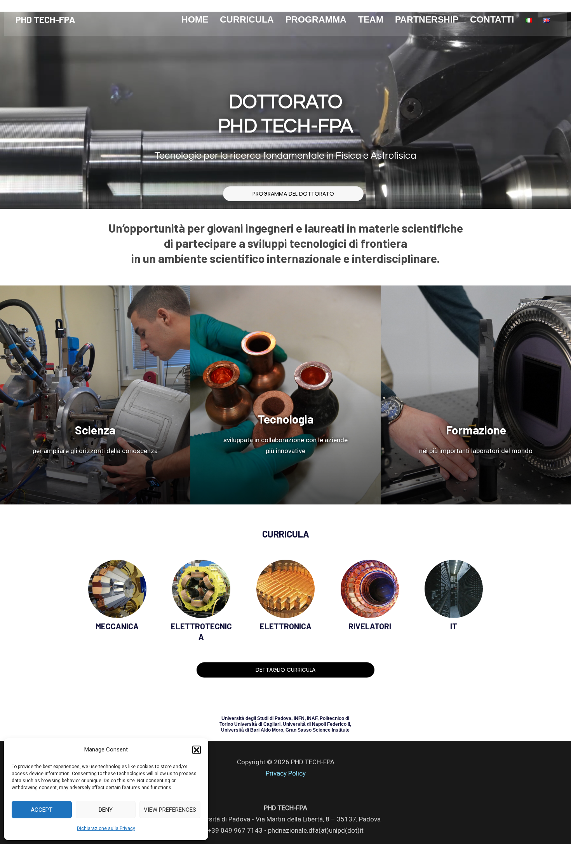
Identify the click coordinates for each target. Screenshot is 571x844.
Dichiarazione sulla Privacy (106, 828)
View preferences (170, 809)
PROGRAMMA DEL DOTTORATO (293, 194)
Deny (106, 809)
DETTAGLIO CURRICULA (285, 670)
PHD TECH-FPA (45, 19)
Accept (41, 809)
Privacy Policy (286, 773)
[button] (196, 750)
